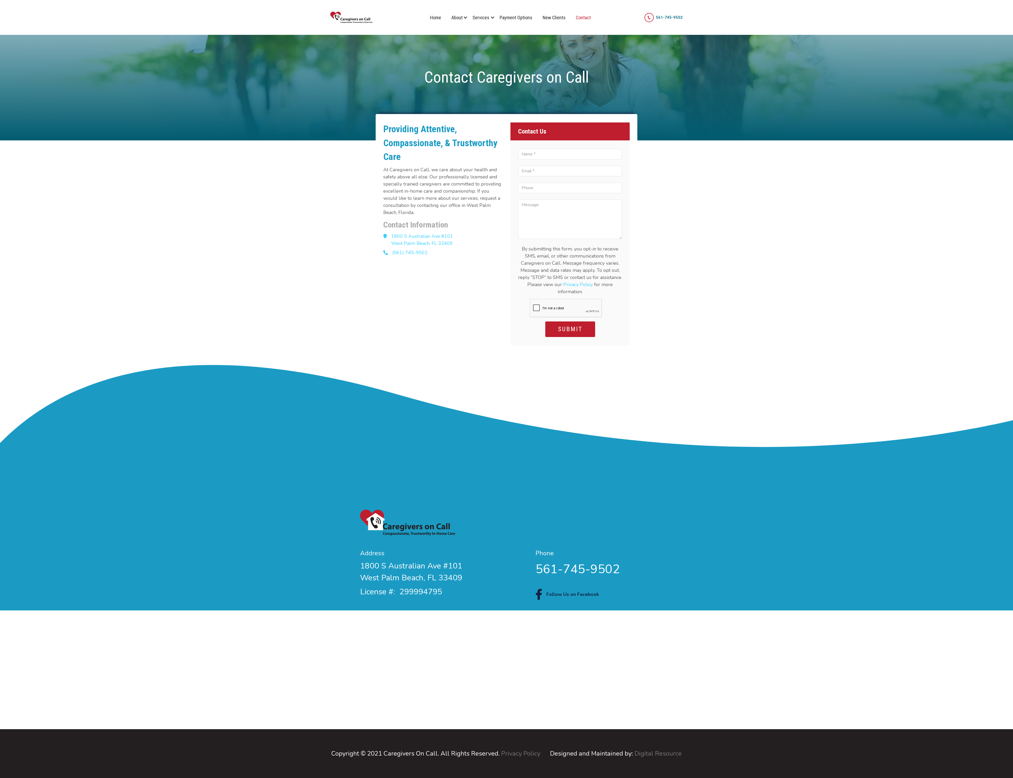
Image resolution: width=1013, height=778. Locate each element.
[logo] (351, 17)
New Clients (554, 17)
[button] (457, 17)
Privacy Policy (578, 284)
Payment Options (516, 17)
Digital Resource (658, 753)
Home (435, 17)
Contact (583, 17)
